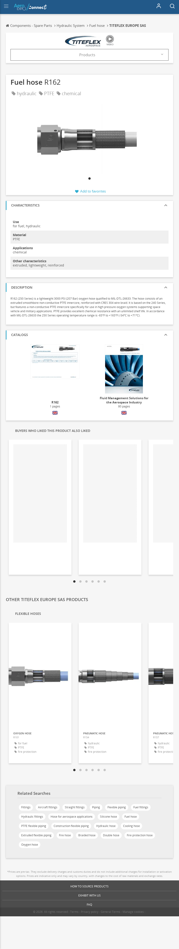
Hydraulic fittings (32, 817)
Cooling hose (131, 826)
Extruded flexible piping (36, 835)
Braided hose (87, 835)
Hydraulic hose (106, 826)
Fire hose (65, 835)
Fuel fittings (140, 807)
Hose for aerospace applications (72, 817)
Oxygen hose (29, 845)
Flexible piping (116, 807)
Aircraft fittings (47, 807)
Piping (96, 807)
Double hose (111, 835)
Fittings (26, 807)
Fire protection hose (140, 835)
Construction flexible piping (71, 826)
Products (87, 54)
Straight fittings (75, 807)
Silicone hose (108, 817)
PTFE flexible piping (33, 826)
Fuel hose (130, 817)
